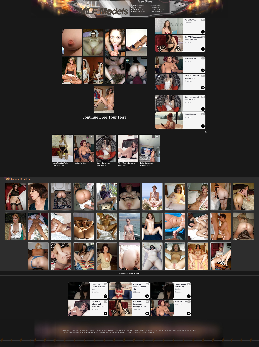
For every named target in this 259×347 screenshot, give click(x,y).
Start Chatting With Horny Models (60, 164)
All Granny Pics (138, 9)
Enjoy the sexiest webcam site (192, 77)
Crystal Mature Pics (158, 9)
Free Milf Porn (156, 7)
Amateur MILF (157, 11)
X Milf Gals (137, 7)
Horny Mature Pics (139, 11)
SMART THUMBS (134, 273)
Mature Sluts (156, 5)
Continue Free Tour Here (104, 116)
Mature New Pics (138, 5)
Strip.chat (188, 23)
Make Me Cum (190, 20)
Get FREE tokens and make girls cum (194, 38)
